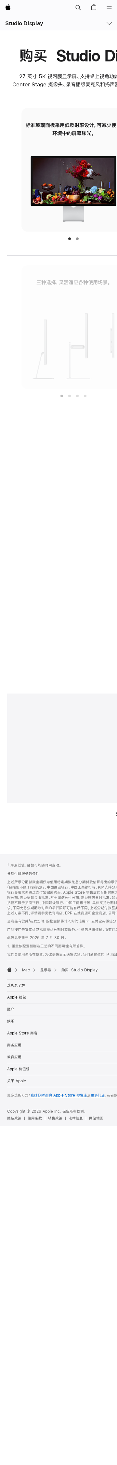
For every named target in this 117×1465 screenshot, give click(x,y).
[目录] (109, 8)
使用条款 (35, 1118)
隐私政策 (14, 1118)
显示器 (45, 970)
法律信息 (76, 1118)
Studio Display (24, 23)
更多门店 (98, 1095)
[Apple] (9, 969)
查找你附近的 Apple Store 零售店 (59, 1095)
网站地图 (96, 1118)
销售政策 (55, 1118)
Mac (26, 970)
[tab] (69, 238)
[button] (78, 8)
